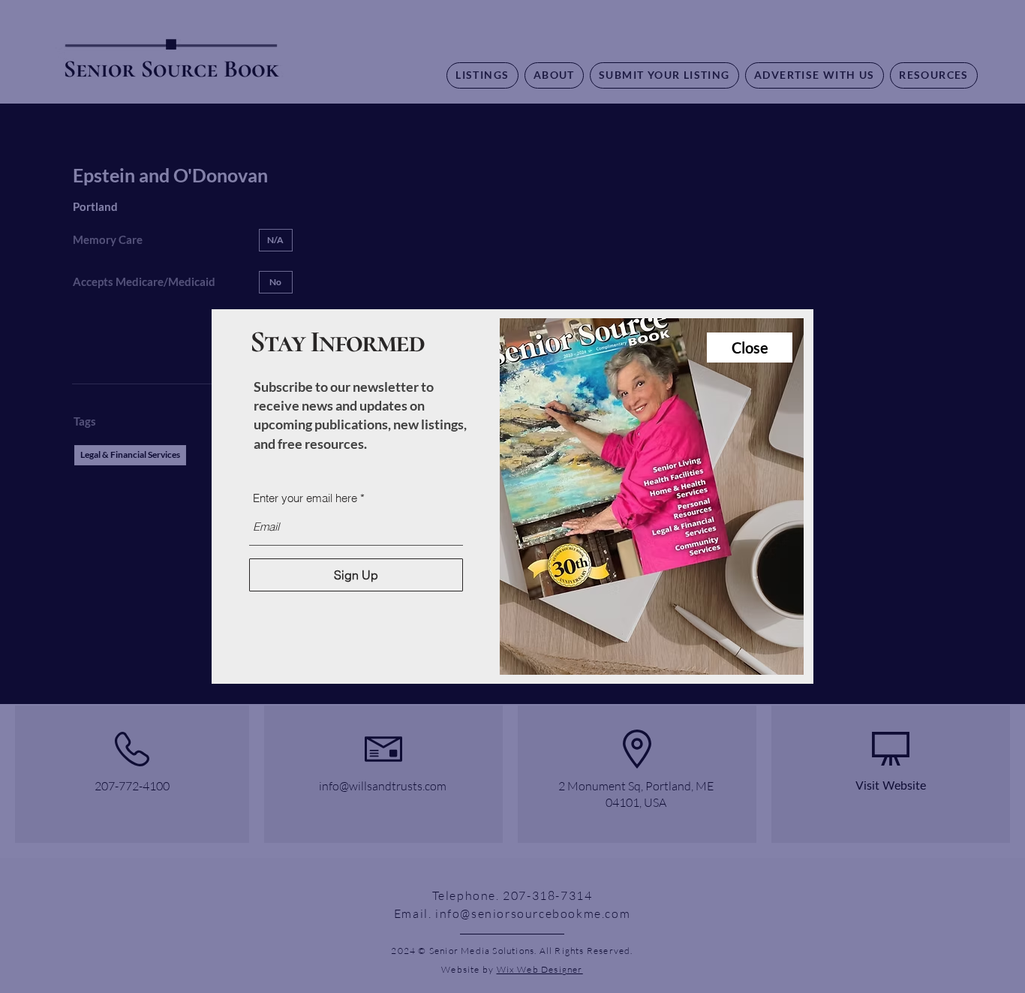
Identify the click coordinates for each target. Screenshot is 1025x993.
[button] (749, 348)
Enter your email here (305, 498)
